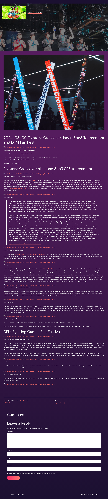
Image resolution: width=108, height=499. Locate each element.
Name (9, 451)
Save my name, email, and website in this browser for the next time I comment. (33, 473)
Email (9, 458)
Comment (10, 431)
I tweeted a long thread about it (19, 188)
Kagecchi (34, 180)
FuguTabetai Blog (35, 12)
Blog (18, 400)
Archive (46, 12)
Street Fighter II (24, 400)
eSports (57, 403)
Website (9, 466)
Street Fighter (63, 403)
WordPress (94, 494)
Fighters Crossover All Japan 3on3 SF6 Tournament (30, 254)
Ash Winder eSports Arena (51, 269)
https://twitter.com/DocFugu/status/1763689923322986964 (25, 244)
